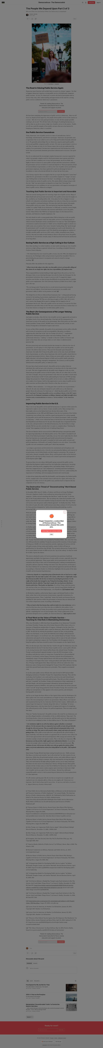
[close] (65, 512)
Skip (51, 534)
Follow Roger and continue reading (51, 531)
